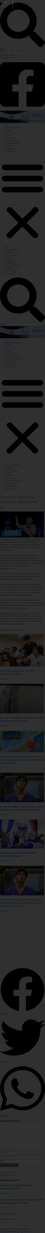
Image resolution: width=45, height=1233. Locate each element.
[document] (22, 616)
